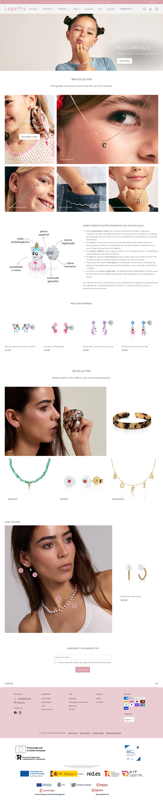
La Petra (99, 702)
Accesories (89, 9)
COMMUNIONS (126, 9)
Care (43, 706)
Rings (76, 9)
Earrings (33, 9)
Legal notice (72, 733)
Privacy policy (85, 733)
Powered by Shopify (113, 733)
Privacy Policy (105, 662)
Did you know (47, 709)
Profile (72, 709)
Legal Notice (88, 662)
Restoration (46, 702)
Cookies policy (98, 733)
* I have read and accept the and (84, 662)
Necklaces (47, 9)
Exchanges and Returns (78, 702)
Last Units (111, 9)
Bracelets (63, 9)
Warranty (72, 706)
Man (100, 9)
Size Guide (46, 698)
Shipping (72, 698)
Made (98, 698)
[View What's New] (29, 129)
